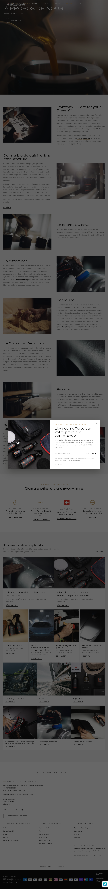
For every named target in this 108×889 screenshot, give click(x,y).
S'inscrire (90, 453)
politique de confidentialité (72, 460)
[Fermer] (97, 423)
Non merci (58, 464)
